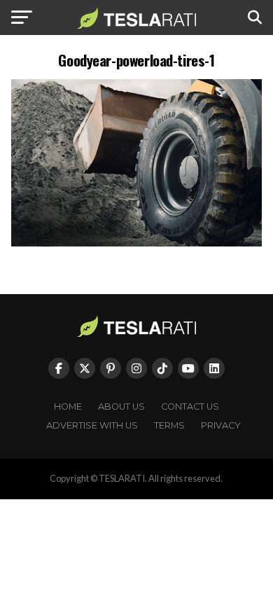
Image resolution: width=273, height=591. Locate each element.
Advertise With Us (92, 425)
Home (68, 406)
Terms (169, 425)
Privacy (221, 425)
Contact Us (190, 406)
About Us (121, 406)
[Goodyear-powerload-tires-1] (136, 242)
